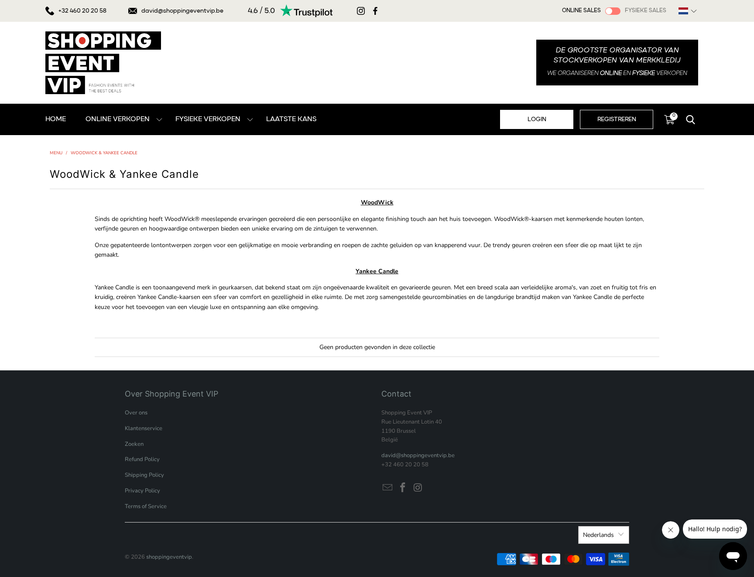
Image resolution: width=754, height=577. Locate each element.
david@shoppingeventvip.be (182, 11)
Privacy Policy (142, 491)
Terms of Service (146, 506)
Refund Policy (142, 459)
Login (537, 119)
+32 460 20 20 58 (82, 11)
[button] (687, 10)
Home (55, 119)
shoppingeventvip (169, 557)
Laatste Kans (291, 119)
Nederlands (598, 535)
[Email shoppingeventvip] (387, 488)
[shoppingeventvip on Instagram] (418, 488)
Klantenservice (143, 428)
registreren (616, 119)
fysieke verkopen (207, 119)
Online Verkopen (118, 119)
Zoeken (134, 444)
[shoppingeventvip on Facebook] (403, 488)
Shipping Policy (144, 475)
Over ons (136, 413)
